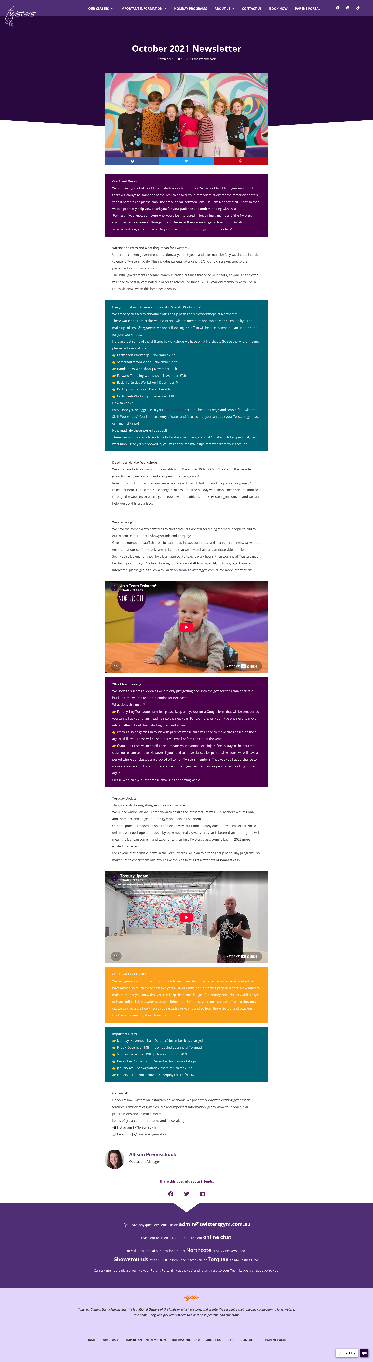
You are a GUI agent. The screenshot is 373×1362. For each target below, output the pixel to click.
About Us (213, 1340)
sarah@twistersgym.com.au (199, 570)
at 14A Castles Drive (244, 1260)
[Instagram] (347, 7)
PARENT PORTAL (307, 8)
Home (91, 1340)
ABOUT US (222, 8)
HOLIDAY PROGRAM (186, 1340)
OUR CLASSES (98, 8)
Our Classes (110, 1340)
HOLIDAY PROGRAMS (190, 8)
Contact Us (250, 1340)
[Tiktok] (358, 7)
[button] (132, 161)
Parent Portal (174, 410)
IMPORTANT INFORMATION (141, 8)
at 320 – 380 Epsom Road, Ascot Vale (176, 1260)
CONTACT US (251, 8)
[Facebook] (337, 7)
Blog (231, 1340)
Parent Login (276, 1340)
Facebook (192, 229)
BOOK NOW (278, 8)
